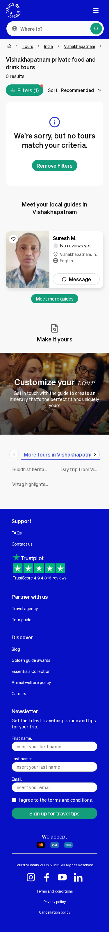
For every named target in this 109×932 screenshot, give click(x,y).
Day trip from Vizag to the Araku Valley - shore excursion (80, 469)
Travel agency (25, 608)
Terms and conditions (54, 891)
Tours (27, 46)
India (48, 46)
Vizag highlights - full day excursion (32, 484)
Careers (19, 693)
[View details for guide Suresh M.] (54, 259)
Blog (16, 649)
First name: (22, 738)
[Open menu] (96, 10)
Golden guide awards (31, 660)
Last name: (22, 758)
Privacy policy (55, 901)
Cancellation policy (54, 912)
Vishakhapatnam (79, 46)
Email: (17, 779)
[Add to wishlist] (13, 239)
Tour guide (21, 619)
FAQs (17, 532)
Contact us (22, 543)
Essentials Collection (31, 671)
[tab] (61, 454)
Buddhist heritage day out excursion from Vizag (32, 469)
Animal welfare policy (31, 682)
